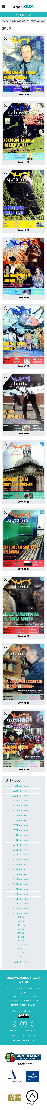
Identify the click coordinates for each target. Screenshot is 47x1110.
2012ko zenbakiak (21, 855)
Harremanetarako (20, 1040)
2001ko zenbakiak (21, 908)
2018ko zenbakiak (21, 825)
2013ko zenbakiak (21, 850)
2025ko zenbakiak (21, 791)
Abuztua (22, 945)
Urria (20, 948)
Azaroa (21, 952)
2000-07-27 (23, 366)
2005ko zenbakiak (21, 889)
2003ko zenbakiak (21, 899)
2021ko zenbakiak (21, 810)
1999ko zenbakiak (21, 962)
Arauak (31, 1035)
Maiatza (22, 933)
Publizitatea (18, 1035)
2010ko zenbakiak (21, 864)
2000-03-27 (23, 636)
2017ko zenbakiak (21, 830)
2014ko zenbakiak (21, 845)
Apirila (21, 929)
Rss (34, 1040)
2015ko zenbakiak (21, 840)
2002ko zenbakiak (21, 903)
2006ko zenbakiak (21, 884)
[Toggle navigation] (3, 6)
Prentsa (23, 14)
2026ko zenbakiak (21, 786)
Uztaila (21, 941)
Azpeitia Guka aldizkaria (15, 21)
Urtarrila (21, 917)
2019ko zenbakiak (21, 820)
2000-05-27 (23, 501)
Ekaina (21, 937)
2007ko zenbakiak (21, 879)
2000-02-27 (23, 702)
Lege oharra (31, 1030)
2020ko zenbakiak (21, 815)
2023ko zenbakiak (21, 801)
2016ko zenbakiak (21, 835)
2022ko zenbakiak (21, 805)
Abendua (22, 956)
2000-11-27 (23, 162)
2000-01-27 (23, 769)
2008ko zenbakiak (21, 874)
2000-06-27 (23, 433)
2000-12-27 (23, 94)
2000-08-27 (23, 297)
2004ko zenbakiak (21, 894)
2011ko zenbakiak (21, 859)
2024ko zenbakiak (21, 796)
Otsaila (21, 921)
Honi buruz (15, 1030)
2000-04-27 (23, 568)
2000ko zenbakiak (21, 913)
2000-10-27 (23, 230)
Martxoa (22, 925)
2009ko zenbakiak (21, 869)
